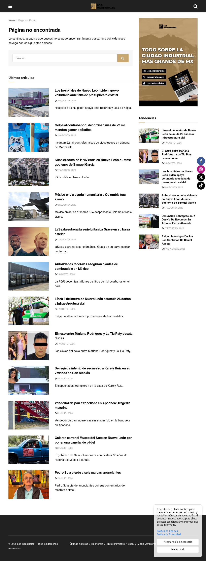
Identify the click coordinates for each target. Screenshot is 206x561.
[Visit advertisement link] (168, 62)
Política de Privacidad (169, 534)
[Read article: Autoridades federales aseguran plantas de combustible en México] (28, 276)
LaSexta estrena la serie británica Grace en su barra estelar (92, 231)
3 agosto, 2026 (66, 343)
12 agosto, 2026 (66, 204)
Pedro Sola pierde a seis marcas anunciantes (88, 472)
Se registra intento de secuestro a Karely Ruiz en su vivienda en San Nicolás (92, 370)
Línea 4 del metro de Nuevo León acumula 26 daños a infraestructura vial (93, 300)
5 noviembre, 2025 (174, 248)
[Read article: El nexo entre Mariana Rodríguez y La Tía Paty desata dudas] (28, 345)
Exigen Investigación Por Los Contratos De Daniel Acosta (177, 239)
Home (11, 20)
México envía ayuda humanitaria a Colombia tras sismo (90, 196)
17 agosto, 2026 (66, 169)
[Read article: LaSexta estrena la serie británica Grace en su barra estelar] (28, 241)
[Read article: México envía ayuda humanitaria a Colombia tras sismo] (28, 206)
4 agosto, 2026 (66, 308)
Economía (97, 544)
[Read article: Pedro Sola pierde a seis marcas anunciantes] (28, 484)
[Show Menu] (10, 6)
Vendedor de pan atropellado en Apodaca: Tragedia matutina (92, 405)
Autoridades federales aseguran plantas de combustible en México (86, 266)
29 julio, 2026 (65, 378)
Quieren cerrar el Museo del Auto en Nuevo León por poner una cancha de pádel (93, 439)
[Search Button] (196, 6)
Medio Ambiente (146, 544)
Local (131, 544)
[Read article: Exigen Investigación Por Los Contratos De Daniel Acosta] (149, 242)
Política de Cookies (167, 531)
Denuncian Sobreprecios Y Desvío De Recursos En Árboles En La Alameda (178, 219)
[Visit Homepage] (103, 6)
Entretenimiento (115, 544)
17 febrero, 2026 (174, 228)
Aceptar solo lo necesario (178, 542)
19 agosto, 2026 (66, 135)
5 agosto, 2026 (66, 274)
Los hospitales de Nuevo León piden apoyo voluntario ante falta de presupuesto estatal (87, 92)
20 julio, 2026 (65, 447)
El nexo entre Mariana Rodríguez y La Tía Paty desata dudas (93, 335)
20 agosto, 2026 (66, 100)
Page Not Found (27, 20)
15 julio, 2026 (65, 478)
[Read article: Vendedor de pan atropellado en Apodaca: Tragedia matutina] (28, 415)
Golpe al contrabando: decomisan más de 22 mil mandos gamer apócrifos (90, 127)
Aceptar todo (178, 549)
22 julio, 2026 (65, 413)
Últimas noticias (78, 544)
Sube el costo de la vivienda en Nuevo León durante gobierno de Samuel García (93, 161)
